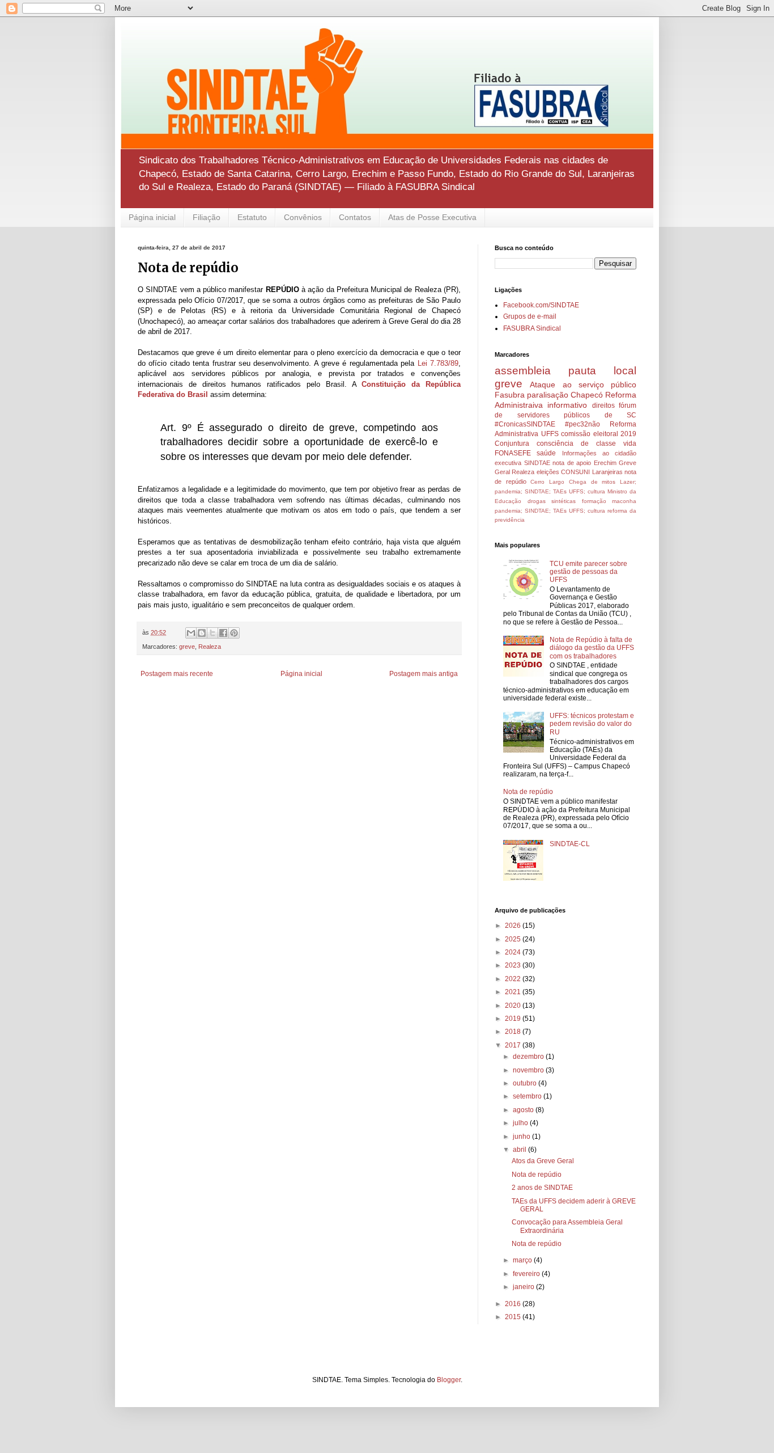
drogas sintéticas (552, 501)
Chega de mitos (592, 482)
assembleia (523, 371)
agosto (524, 1110)
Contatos (355, 217)
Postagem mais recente (177, 674)
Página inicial (152, 217)
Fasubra (510, 394)
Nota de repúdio (528, 792)
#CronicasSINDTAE (525, 424)
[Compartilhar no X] (212, 633)
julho (521, 1123)
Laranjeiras (607, 471)
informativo (567, 404)
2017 (513, 1045)
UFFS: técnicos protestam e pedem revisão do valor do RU (592, 724)
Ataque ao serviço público (583, 384)
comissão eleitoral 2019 (598, 434)
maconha (624, 501)
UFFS (550, 434)
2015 (513, 1317)
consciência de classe (576, 443)
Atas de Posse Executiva (432, 217)
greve (187, 646)
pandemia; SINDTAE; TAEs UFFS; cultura (550, 511)
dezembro (529, 1057)
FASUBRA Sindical (532, 328)
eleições (548, 471)
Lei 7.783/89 (438, 363)
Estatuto (252, 217)
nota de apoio (571, 462)
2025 (513, 939)
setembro (528, 1096)
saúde (546, 453)
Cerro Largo (547, 482)
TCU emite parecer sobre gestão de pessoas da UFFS (588, 572)
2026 (513, 926)
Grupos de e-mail (529, 316)
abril (520, 1150)
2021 (513, 992)
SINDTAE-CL (570, 844)
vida (629, 443)
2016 (513, 1304)
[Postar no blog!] (201, 633)
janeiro (524, 1287)
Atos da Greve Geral (543, 1161)
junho (522, 1137)
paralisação (547, 394)
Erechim (605, 462)
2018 (513, 1032)
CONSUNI (575, 471)
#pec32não (582, 424)
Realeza (209, 646)
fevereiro (527, 1274)
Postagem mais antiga (423, 674)
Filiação (206, 217)
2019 (513, 1019)
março (523, 1260)
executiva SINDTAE (522, 462)
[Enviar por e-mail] (191, 633)
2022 (513, 979)
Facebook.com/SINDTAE (541, 305)
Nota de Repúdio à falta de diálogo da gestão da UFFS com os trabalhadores (592, 648)
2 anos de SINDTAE (542, 1188)
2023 (513, 965)
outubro (525, 1083)
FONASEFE (513, 453)
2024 (513, 952)
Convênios (303, 217)
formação (594, 501)
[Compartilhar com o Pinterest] (234, 633)
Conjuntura (512, 443)
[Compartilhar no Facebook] (223, 633)
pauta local (602, 371)
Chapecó (587, 394)
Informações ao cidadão (599, 453)
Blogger (449, 1380)
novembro (529, 1070)
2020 (513, 1006)
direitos (603, 405)
